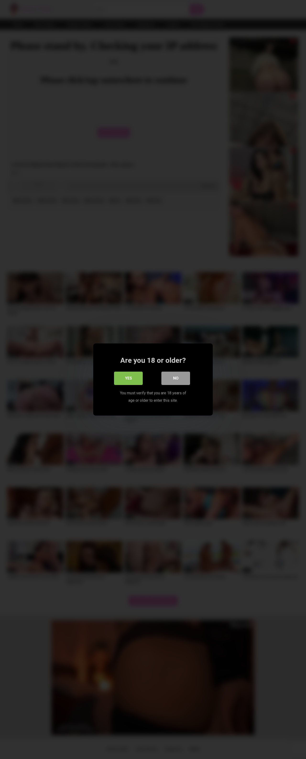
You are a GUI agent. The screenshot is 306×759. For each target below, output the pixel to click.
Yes (128, 378)
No (176, 378)
